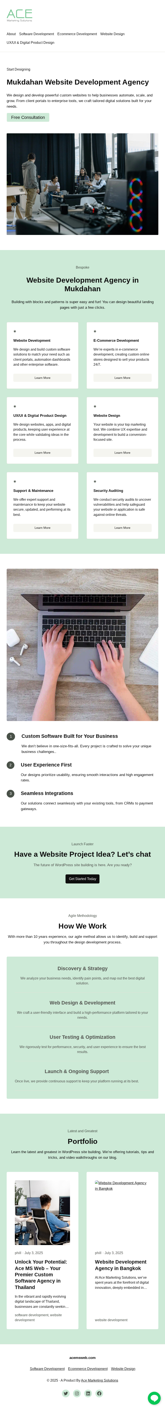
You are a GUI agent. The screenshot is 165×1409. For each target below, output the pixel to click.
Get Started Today (82, 879)
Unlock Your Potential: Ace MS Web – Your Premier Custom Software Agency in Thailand (41, 1274)
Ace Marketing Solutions (99, 1380)
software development (31, 1315)
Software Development (47, 1369)
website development (111, 1320)
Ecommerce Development (88, 1369)
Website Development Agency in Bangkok (121, 1265)
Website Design (123, 1369)
